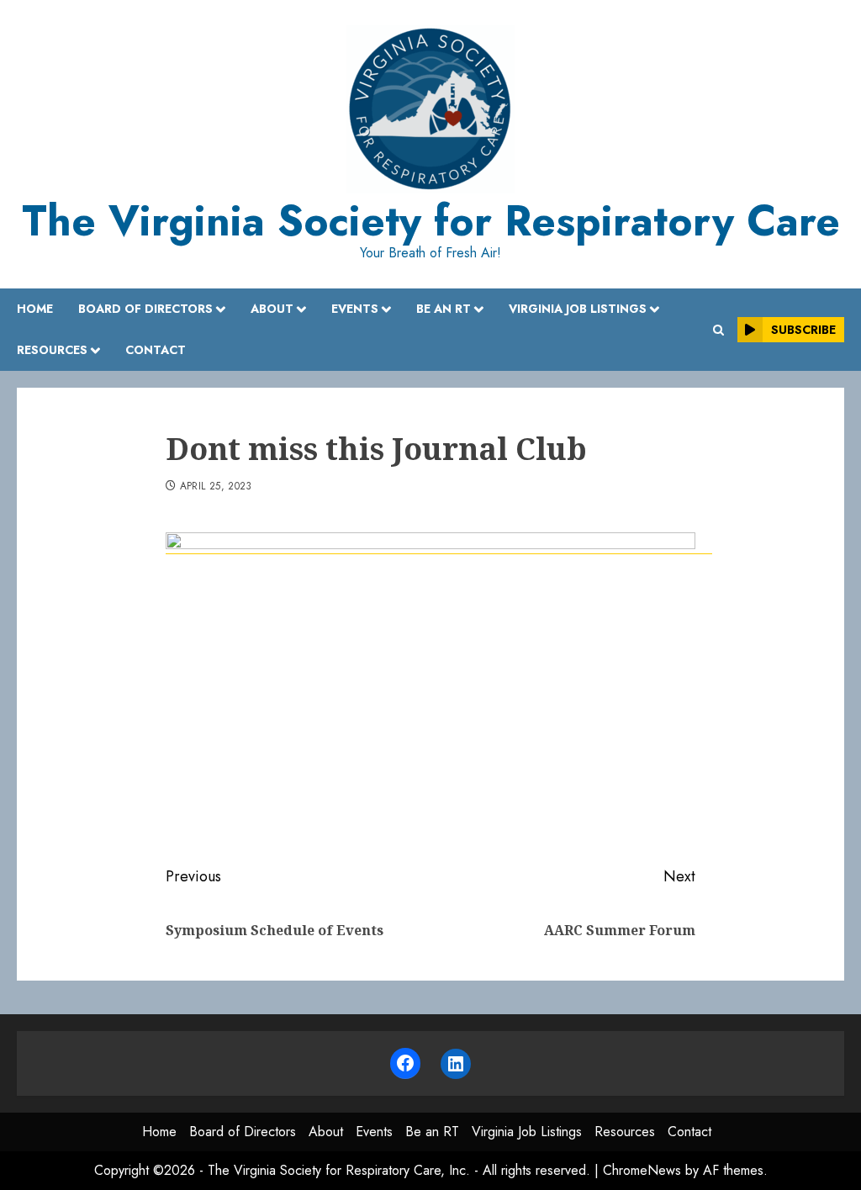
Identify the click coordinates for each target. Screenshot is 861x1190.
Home (35, 308)
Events (354, 308)
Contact (155, 349)
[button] (718, 330)
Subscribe (803, 329)
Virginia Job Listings (578, 308)
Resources (52, 349)
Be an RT (443, 308)
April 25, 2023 (216, 487)
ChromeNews (642, 1170)
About (272, 308)
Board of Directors (145, 308)
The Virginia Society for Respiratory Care (431, 220)
